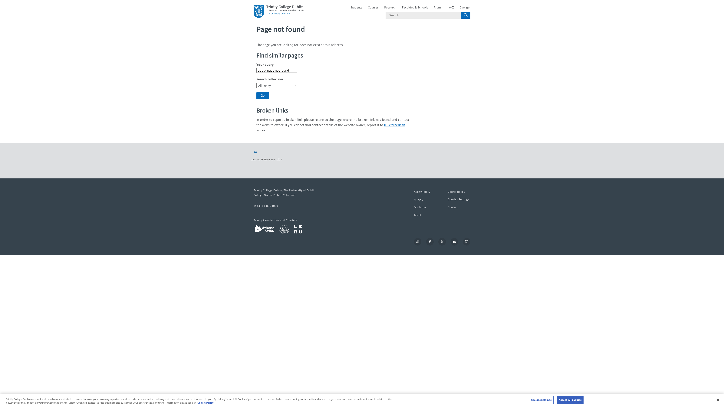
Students (356, 7)
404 (255, 151)
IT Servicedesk (394, 125)
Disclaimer (421, 207)
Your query (265, 65)
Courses (373, 7)
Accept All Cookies (570, 400)
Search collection (269, 79)
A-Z (451, 7)
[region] (362, 400)
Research (390, 7)
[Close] (718, 400)
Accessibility (422, 191)
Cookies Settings (458, 199)
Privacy (418, 199)
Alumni (438, 7)
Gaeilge (464, 7)
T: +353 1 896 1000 (266, 205)
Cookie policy (456, 191)
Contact (453, 207)
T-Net (417, 215)
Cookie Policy (205, 403)
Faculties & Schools (415, 7)
